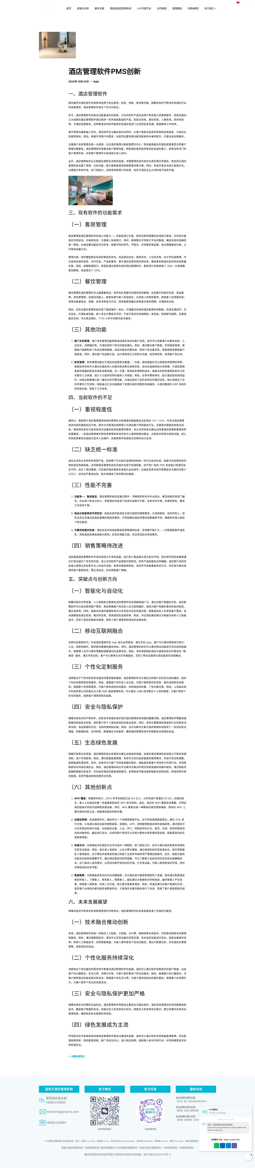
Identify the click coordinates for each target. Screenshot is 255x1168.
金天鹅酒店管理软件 (126, 1147)
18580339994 (56, 1122)
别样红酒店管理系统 (150, 1147)
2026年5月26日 (186, 1107)
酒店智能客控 (107, 1147)
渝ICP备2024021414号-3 (157, 1154)
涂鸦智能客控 (92, 1147)
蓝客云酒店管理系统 (72, 1147)
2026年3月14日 (185, 1116)
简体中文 (244, 2)
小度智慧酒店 (170, 1147)
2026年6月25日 (186, 1097)
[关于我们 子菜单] (215, 8)
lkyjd (96, 81)
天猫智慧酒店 (186, 1147)
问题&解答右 (78, 1056)
